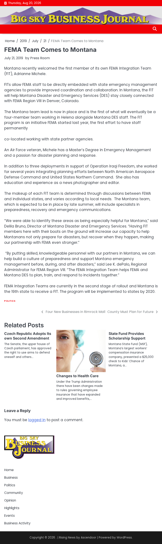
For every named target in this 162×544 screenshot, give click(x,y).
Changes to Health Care (77, 376)
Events (9, 515)
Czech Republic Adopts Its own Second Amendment (27, 335)
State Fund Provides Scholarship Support (127, 335)
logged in (37, 419)
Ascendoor (88, 538)
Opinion (10, 500)
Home (9, 470)
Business (11, 477)
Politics (9, 301)
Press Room (40, 58)
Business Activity (17, 523)
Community (13, 493)
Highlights (11, 508)
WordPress (124, 538)
